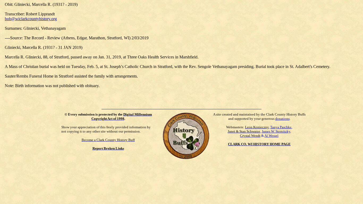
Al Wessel (271, 136)
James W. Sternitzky (276, 131)
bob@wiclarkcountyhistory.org (31, 18)
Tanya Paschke (281, 127)
